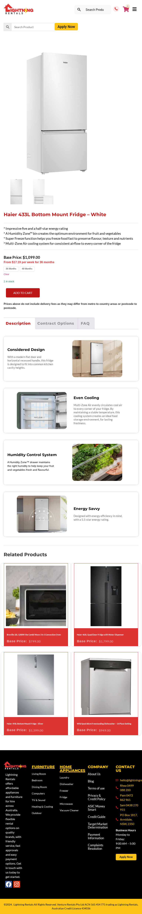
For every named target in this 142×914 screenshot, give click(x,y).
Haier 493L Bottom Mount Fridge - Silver (25, 723)
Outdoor (37, 813)
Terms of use (96, 788)
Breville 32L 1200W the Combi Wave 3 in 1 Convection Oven (34, 634)
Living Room (39, 773)
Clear (6, 274)
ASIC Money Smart (96, 807)
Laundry (64, 777)
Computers (38, 793)
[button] (134, 10)
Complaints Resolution (95, 847)
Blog (91, 781)
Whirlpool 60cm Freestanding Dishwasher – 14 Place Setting (104, 723)
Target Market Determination (98, 825)
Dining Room (39, 787)
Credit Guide (96, 817)
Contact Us (125, 769)
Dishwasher (66, 784)
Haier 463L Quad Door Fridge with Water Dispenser (100, 634)
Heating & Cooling (42, 806)
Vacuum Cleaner (69, 810)
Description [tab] (18, 323)
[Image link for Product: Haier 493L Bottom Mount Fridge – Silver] (36, 684)
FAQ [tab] (85, 323)
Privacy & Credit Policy (96, 797)
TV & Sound (38, 800)
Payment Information (96, 836)
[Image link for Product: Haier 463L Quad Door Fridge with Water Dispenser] (106, 595)
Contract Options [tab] (55, 323)
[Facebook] (8, 884)
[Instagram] (16, 884)
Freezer (64, 790)
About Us (94, 774)
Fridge (63, 797)
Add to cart (22, 292)
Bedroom (37, 780)
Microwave (66, 803)
